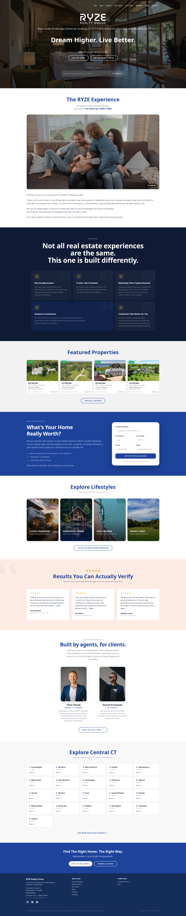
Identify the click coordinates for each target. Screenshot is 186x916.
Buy (101, 5)
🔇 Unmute (151, 185)
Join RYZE (129, 5)
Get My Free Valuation (135, 456)
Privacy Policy (144, 911)
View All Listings (93, 401)
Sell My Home (78, 58)
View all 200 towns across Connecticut (92, 833)
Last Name (140, 436)
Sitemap (75, 895)
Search (108, 5)
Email (138, 445)
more (58, 606)
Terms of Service (155, 911)
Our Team (118, 5)
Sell (95, 5)
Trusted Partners (124, 882)
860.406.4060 (30, 893)
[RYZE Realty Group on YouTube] (37, 902)
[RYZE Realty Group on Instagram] (27, 902)
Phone (117, 445)
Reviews (139, 5)
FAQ (119, 884)
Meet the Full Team (91, 730)
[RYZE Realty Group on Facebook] (32, 902)
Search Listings (77, 882)
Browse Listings (106, 864)
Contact (155, 5)
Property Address (121, 427)
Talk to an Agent (80, 864)
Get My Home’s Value (104, 58)
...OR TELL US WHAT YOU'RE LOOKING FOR (93, 548)
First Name (119, 436)
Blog (147, 5)
